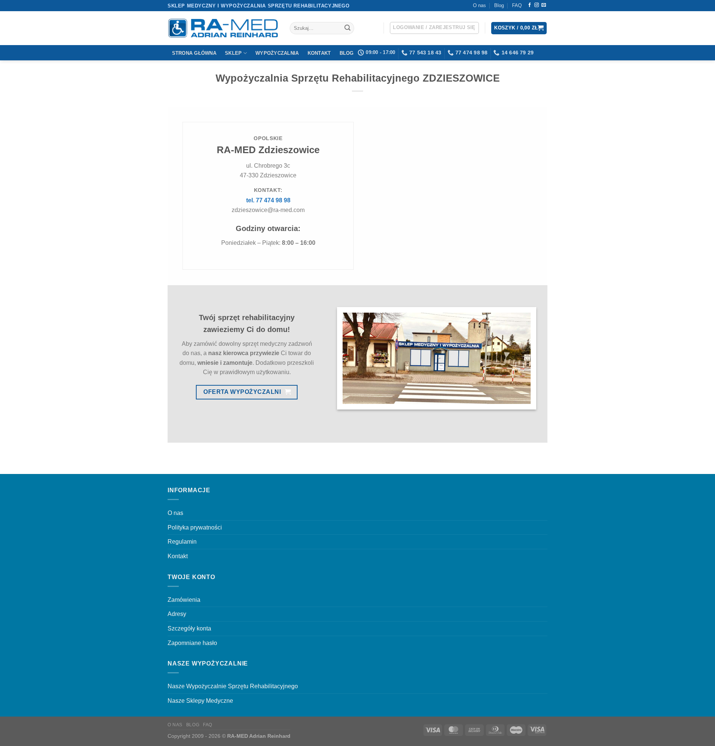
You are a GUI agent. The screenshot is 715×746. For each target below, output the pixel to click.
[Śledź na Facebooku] (529, 5)
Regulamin (182, 541)
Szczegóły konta (189, 628)
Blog (499, 5)
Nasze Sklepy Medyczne (200, 701)
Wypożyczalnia (277, 53)
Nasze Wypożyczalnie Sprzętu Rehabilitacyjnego (233, 686)
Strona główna (194, 53)
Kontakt (319, 53)
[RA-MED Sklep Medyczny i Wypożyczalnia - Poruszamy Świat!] (223, 28)
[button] (434, 28)
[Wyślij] (347, 28)
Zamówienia (184, 600)
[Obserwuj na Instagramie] (536, 5)
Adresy (177, 614)
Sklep (233, 53)
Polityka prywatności (195, 527)
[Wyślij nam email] (543, 5)
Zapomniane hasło (192, 643)
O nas (479, 5)
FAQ (517, 5)
